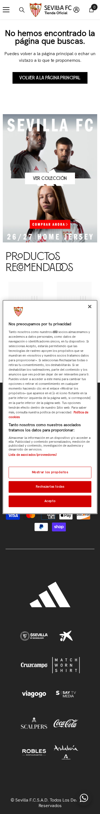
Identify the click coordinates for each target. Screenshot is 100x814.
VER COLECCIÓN (50, 178)
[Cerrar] (90, 306)
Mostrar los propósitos (50, 472)
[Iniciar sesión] (76, 9)
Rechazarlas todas (50, 487)
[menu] (6, 9)
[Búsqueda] (22, 10)
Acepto (50, 501)
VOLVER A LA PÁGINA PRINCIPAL (49, 78)
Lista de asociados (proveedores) (33, 455)
